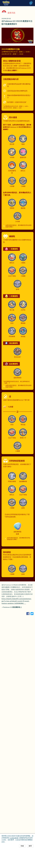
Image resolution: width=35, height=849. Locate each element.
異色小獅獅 (12, 70)
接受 (30, 846)
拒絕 (22, 846)
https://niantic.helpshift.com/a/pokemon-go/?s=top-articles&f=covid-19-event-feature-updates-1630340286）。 (17, 601)
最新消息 (11, 13)
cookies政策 (14, 838)
